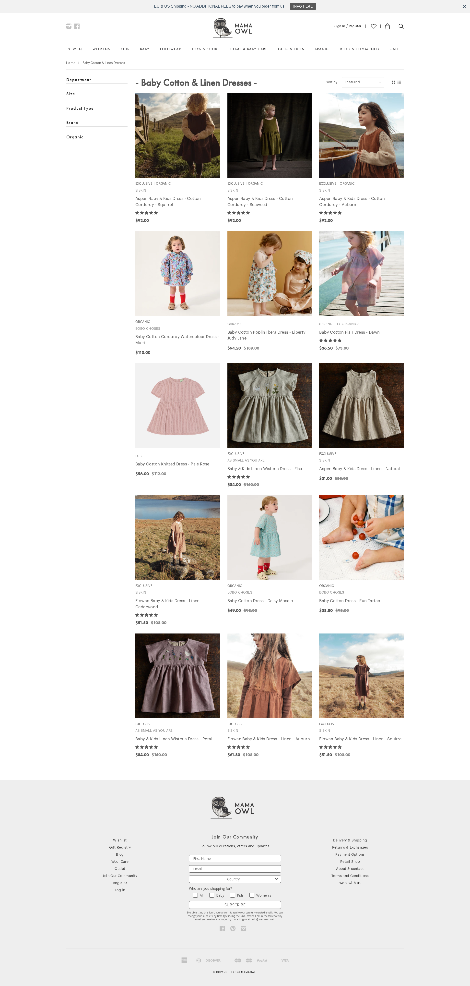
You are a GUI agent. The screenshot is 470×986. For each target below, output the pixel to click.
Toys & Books (206, 49)
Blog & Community (360, 49)
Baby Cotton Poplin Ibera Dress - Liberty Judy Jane (266, 335)
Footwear (170, 49)
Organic (75, 137)
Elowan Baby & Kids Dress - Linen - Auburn (268, 739)
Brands (322, 49)
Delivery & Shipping (350, 840)
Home (70, 62)
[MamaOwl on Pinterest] (233, 929)
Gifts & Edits (291, 49)
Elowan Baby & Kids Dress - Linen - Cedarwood (168, 604)
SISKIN (140, 190)
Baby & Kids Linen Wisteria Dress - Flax (265, 469)
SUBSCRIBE (235, 905)
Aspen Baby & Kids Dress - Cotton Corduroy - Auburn (352, 202)
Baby (145, 49)
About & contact (350, 869)
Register (355, 26)
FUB (138, 456)
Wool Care (120, 862)
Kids (125, 49)
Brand (72, 122)
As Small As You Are (246, 460)
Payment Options (349, 854)
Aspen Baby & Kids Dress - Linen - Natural (359, 469)
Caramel (235, 324)
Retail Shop (350, 862)
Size (70, 94)
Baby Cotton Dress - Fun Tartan (349, 601)
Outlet (120, 869)
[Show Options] (276, 879)
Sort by (331, 82)
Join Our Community (120, 876)
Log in (120, 890)
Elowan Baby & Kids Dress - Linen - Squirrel (360, 739)
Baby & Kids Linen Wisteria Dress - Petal (173, 739)
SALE (395, 49)
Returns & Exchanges (350, 847)
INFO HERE (303, 6)
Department (78, 79)
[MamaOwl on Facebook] (77, 27)
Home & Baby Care (249, 49)
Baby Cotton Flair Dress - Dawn (349, 332)
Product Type (80, 108)
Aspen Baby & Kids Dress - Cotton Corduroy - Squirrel (168, 202)
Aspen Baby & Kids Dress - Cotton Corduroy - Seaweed (260, 202)
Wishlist (120, 840)
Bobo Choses (147, 328)
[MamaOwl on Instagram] (69, 27)
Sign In (339, 26)
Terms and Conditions (350, 876)
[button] (147, 212)
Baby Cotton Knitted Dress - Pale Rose (172, 464)
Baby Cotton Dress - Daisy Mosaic (260, 601)
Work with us (350, 883)
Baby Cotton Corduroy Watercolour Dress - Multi (177, 340)
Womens (101, 49)
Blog (120, 854)
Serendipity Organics (339, 324)
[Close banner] (465, 6)
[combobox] (233, 879)
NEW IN (75, 49)
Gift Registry (120, 847)
